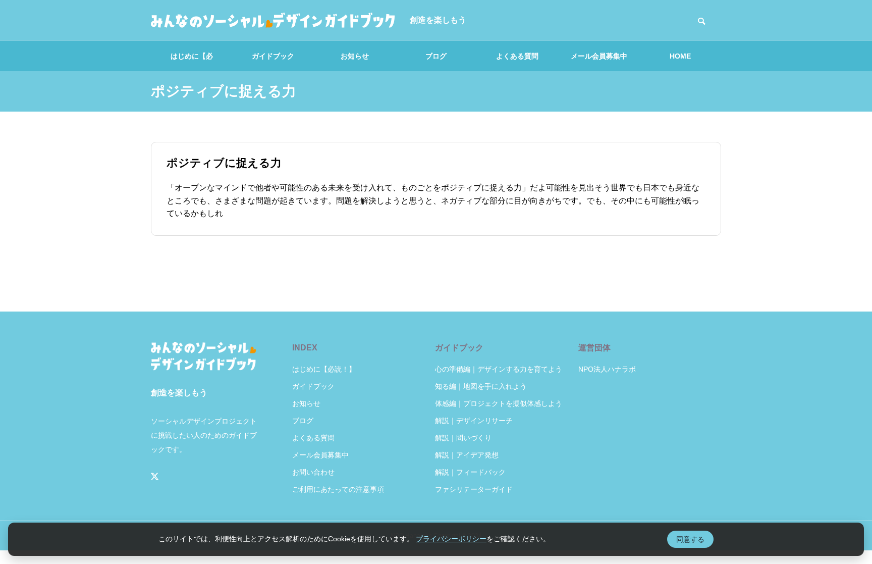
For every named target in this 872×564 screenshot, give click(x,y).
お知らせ (355, 56)
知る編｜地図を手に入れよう (481, 386)
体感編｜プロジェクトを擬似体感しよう (498, 403)
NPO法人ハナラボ (607, 369)
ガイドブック (273, 56)
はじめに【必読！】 (192, 61)
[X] (155, 477)
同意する (690, 539)
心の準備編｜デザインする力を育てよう (498, 369)
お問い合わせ (313, 472)
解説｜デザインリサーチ (474, 421)
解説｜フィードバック (470, 472)
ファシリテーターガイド (474, 489)
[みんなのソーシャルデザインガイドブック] (273, 20)
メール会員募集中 (599, 56)
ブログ (436, 56)
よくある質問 (517, 56)
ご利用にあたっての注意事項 (338, 489)
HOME (680, 56)
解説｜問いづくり (463, 438)
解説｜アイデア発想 (467, 455)
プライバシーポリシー (451, 539)
